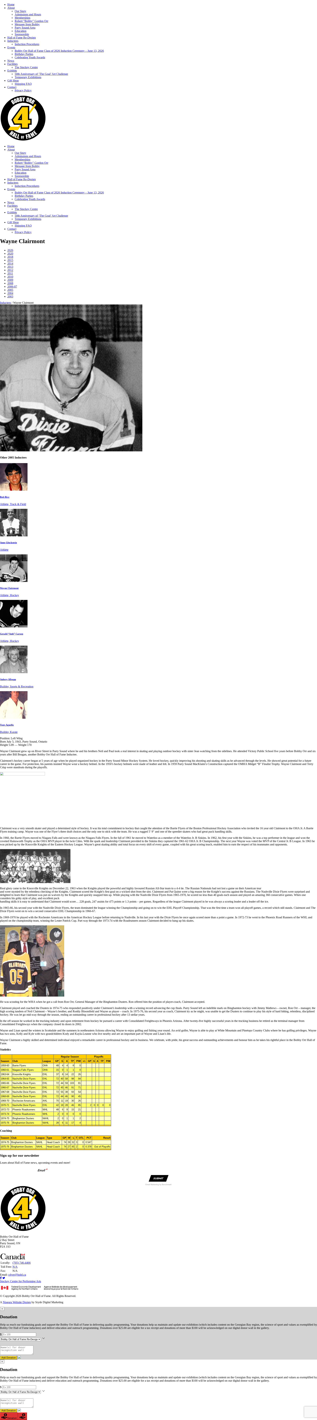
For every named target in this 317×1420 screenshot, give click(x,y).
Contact (11, 87)
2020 (10, 253)
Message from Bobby (27, 24)
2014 (10, 263)
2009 (10, 280)
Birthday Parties (24, 54)
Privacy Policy (23, 90)
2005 (10, 289)
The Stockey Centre (26, 67)
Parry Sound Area (25, 27)
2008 (10, 283)
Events (11, 47)
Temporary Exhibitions (28, 77)
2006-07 (12, 286)
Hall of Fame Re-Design (21, 37)
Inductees (12, 40)
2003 (10, 296)
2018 (10, 256)
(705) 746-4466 (21, 1262)
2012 (10, 270)
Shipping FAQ (23, 83)
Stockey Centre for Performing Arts (20, 1281)
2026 (10, 250)
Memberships (22, 17)
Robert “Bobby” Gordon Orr (31, 21)
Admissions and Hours (28, 14)
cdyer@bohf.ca (17, 1274)
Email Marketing (152, 1184)
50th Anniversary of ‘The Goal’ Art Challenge (41, 73)
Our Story (20, 11)
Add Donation (8, 1357)
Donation (12, 1418)
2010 (10, 276)
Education (20, 31)
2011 (10, 273)
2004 (10, 293)
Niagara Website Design (17, 1302)
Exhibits (12, 70)
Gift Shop (13, 80)
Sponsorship (22, 34)
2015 (10, 260)
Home (10, 4)
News (10, 60)
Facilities (12, 64)
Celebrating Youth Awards (30, 57)
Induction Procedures (27, 44)
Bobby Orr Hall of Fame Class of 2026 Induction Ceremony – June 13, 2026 (59, 50)
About (11, 7)
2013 (10, 266)
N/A (15, 1266)
